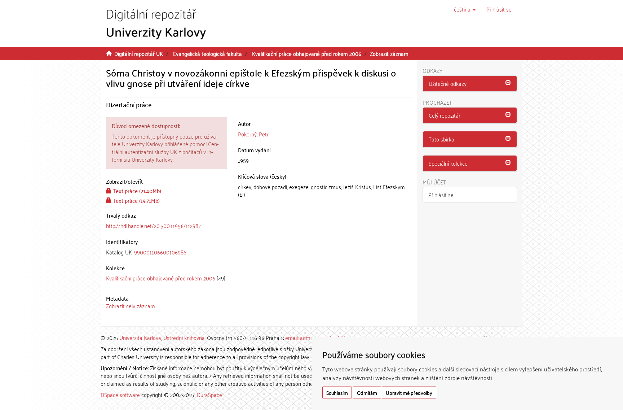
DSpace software (120, 394)
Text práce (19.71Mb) (135, 200)
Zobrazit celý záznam (130, 306)
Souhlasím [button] (337, 392)
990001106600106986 (160, 252)
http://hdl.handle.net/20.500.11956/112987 (153, 226)
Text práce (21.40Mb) (136, 191)
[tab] (166, 252)
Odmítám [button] (367, 392)
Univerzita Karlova (140, 337)
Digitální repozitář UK (138, 53)
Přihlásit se (441, 194)
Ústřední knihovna (184, 337)
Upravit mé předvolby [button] (409, 392)
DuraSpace (209, 394)
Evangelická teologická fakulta (207, 53)
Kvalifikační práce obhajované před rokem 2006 (306, 53)
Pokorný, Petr (253, 134)
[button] (465, 9)
